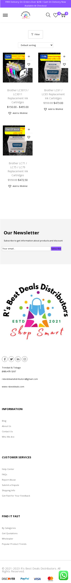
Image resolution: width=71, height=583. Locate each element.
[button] (29, 64)
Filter (37, 34)
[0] (55, 15)
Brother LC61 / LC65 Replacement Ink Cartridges (53, 94)
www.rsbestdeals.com (13, 386)
